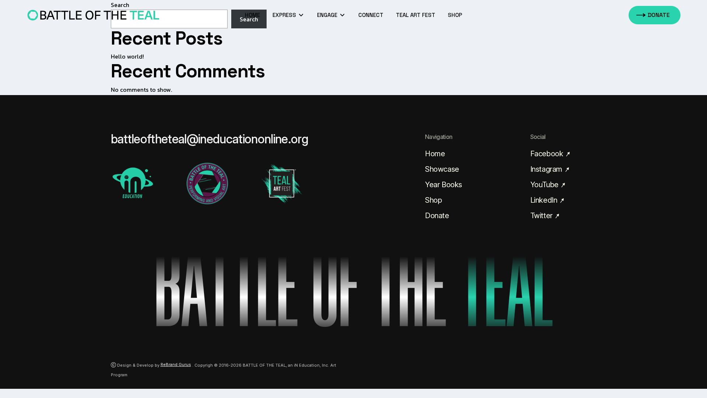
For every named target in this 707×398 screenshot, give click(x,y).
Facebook (547, 153)
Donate (437, 215)
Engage (328, 14)
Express (285, 14)
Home (252, 14)
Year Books (443, 184)
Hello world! (127, 56)
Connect (370, 14)
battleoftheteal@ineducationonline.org (210, 139)
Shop (433, 200)
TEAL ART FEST (415, 14)
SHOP (455, 14)
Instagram (547, 169)
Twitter (542, 215)
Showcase (442, 169)
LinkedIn (544, 200)
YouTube (545, 184)
